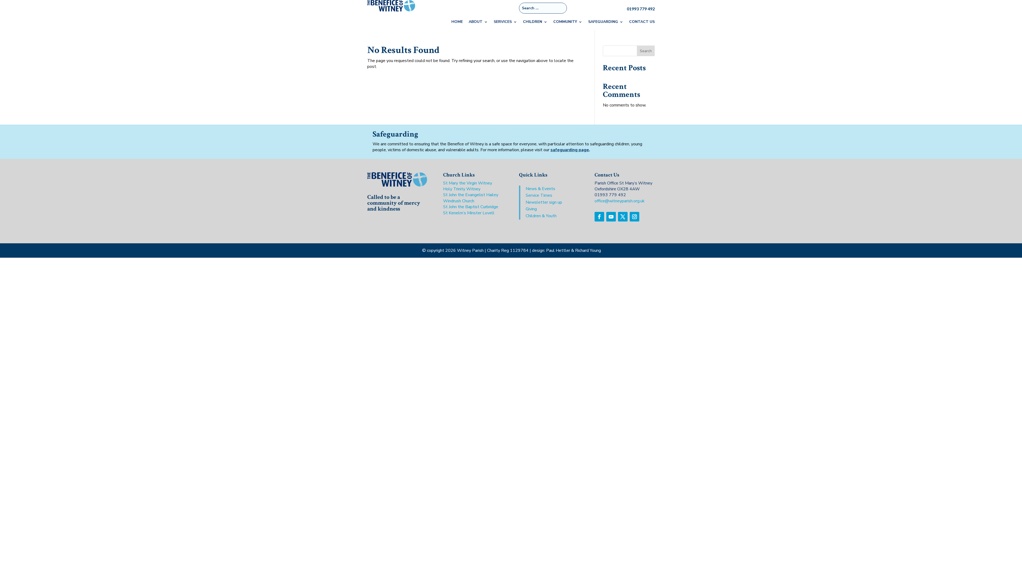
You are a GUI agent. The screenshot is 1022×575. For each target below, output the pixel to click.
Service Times (539, 195)
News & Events (540, 189)
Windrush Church (458, 201)
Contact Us (642, 22)
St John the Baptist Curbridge (470, 207)
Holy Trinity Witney (461, 189)
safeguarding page (569, 150)
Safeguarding (603, 22)
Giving (531, 209)
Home (457, 22)
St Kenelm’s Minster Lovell (468, 213)
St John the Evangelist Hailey (470, 195)
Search (646, 51)
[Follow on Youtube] (611, 216)
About (476, 22)
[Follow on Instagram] (634, 216)
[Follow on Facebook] (599, 216)
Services (503, 22)
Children (532, 22)
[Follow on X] (623, 216)
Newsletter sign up (544, 202)
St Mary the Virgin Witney (467, 183)
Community (565, 22)
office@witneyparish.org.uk (620, 201)
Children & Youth (541, 216)
